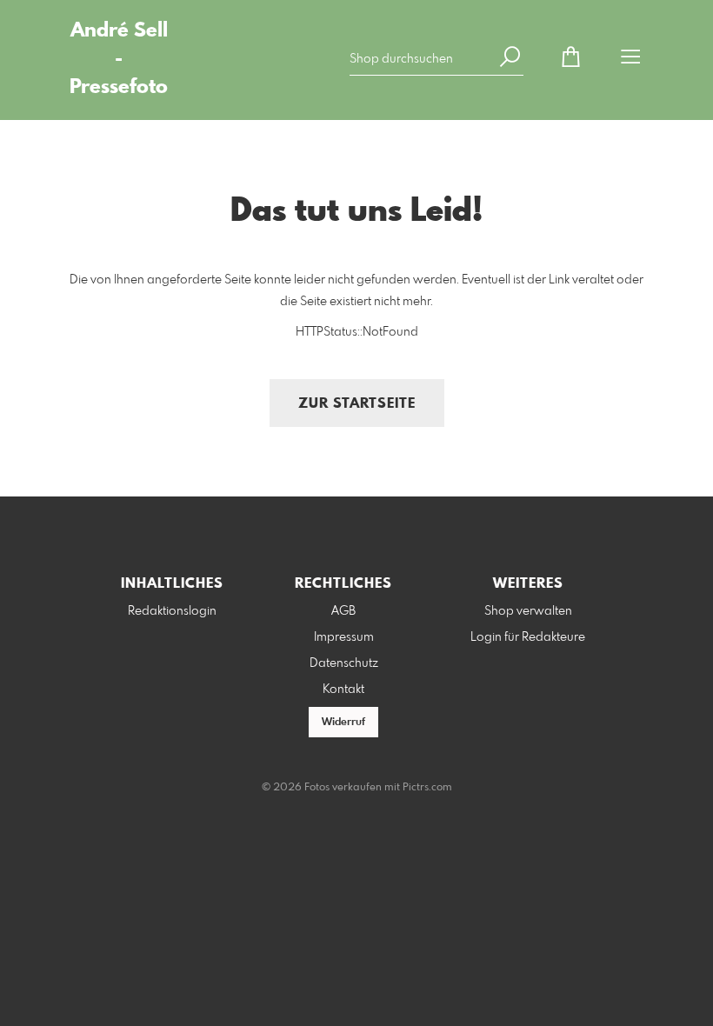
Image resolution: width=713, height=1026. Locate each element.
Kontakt (343, 689)
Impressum (344, 637)
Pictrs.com (427, 788)
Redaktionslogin (172, 611)
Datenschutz (344, 663)
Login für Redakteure (527, 637)
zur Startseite (357, 403)
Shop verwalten (528, 611)
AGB (343, 611)
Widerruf (343, 722)
